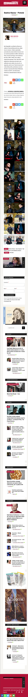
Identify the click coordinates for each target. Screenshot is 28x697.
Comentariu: (6, 282)
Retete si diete (10, 471)
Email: (15, 288)
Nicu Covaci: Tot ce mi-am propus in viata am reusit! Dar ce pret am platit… (18, 554)
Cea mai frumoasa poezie (12, 384)
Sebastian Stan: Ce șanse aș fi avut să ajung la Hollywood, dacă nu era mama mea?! (18, 440)
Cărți (8, 629)
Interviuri (6, 258)
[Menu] (25, 3)
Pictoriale (11, 252)
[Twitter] (19, 80)
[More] (11, 83)
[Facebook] (2, 695)
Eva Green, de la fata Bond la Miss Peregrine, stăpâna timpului (17, 454)
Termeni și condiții (11, 692)
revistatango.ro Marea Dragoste (18, 449)
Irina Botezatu (15, 457)
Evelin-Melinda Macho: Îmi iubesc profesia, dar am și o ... (12, 266)
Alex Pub (14, 494)
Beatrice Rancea (12, 248)
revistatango (7, 263)
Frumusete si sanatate (8, 678)
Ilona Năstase (10, 422)
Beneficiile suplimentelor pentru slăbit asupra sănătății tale (18, 491)
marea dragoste (19, 248)
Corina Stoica (10, 521)
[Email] (13, 695)
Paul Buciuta (14, 14)
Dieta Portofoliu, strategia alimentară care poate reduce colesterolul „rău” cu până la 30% (15, 483)
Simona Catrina (15, 549)
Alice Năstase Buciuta (11, 354)
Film (8, 406)
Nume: (5, 288)
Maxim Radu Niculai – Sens (13, 394)
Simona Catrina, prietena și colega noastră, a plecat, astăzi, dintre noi (18, 526)
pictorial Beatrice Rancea (16, 250)
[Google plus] (13, 80)
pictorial (9, 250)
